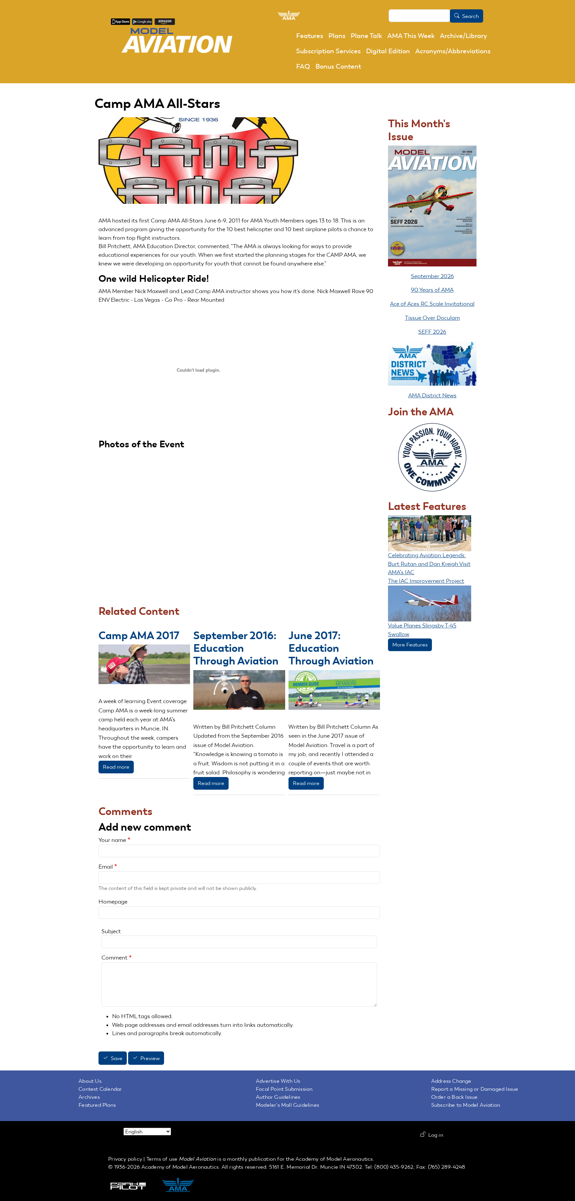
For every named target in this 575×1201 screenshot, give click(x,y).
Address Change (451, 1081)
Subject (111, 931)
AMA (185, 1185)
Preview (150, 1058)
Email (105, 866)
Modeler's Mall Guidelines (287, 1105)
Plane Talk (366, 36)
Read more (116, 767)
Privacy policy (125, 1159)
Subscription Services (328, 51)
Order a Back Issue (454, 1097)
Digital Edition (388, 51)
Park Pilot (133, 1185)
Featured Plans (97, 1105)
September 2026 (432, 276)
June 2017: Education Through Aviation (331, 648)
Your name (112, 840)
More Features (410, 644)
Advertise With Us (278, 1081)
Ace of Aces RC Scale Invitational (432, 303)
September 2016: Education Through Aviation (236, 648)
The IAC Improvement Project (426, 581)
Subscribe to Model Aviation (465, 1105)
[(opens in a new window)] (120, 21)
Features (309, 36)
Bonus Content (338, 66)
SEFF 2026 (432, 331)
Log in (435, 1135)
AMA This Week (411, 36)
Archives (89, 1097)
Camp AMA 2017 (138, 635)
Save (116, 1058)
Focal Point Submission (284, 1089)
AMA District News (432, 395)
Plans (336, 36)
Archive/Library (463, 36)
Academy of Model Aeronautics (334, 1159)
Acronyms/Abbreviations (452, 51)
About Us (90, 1081)
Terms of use (161, 1159)
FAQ (303, 66)
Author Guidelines (278, 1097)
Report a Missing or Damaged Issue (474, 1089)
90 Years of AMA (432, 289)
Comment (114, 957)
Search (470, 16)
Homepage (112, 901)
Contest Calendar (100, 1089)
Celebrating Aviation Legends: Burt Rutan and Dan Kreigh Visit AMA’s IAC (429, 564)
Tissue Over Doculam (432, 317)
